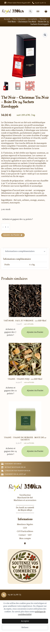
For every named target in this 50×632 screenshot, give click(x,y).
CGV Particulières (25, 531)
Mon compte (25, 538)
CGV (25, 528)
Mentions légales (25, 524)
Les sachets (32, 19)
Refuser (25, 627)
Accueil (7, 19)
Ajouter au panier (11, 235)
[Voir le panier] (46, 11)
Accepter (25, 621)
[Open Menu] (38, 11)
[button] (45, 34)
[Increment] (8, 227)
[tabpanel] (25, 263)
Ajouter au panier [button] (35, 332)
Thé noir (43, 19)
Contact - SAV (25, 535)
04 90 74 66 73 (14, 594)
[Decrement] (3, 227)
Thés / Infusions (19, 19)
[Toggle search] (30, 11)
